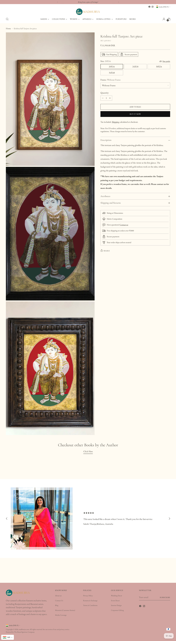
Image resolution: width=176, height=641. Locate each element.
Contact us (124, 224)
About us (58, 595)
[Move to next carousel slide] (169, 518)
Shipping (115, 122)
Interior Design (116, 605)
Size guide (166, 61)
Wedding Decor (116, 595)
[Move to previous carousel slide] (6, 518)
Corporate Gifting (117, 610)
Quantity (104, 92)
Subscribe (165, 597)
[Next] (118, 2)
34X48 (112, 72)
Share (107, 251)
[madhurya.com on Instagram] (152, 7)
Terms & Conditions (90, 605)
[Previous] (57, 2)
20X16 (112, 66)
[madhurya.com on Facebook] (149, 7)
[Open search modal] (7, 19)
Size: (105, 61)
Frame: (110, 79)
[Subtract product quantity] (103, 98)
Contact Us (59, 600)
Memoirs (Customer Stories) (65, 610)
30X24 (159, 66)
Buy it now (135, 114)
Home (8, 28)
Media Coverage (61, 615)
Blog (56, 605)
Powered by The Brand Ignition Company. (20, 632)
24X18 (135, 66)
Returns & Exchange (90, 600)
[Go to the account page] (164, 19)
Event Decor (115, 600)
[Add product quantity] (110, 98)
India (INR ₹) (164, 7)
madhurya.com (24, 629)
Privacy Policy (88, 595)
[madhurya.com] (88, 11)
